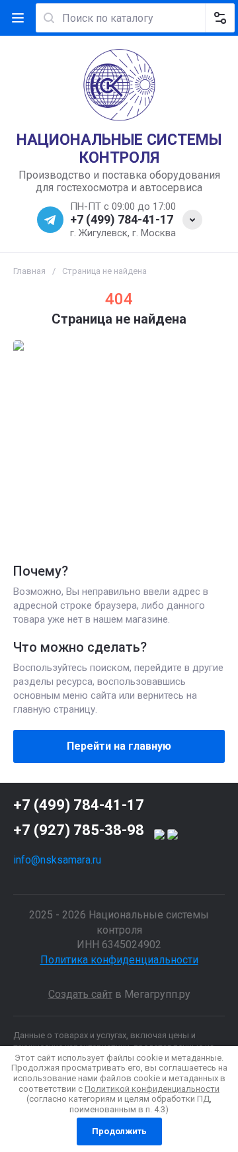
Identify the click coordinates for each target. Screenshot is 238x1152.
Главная (29, 271)
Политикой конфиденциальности (152, 1089)
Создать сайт (80, 994)
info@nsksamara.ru (57, 860)
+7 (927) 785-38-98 (78, 830)
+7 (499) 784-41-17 (121, 219)
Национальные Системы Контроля (119, 149)
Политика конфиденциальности (119, 959)
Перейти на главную (119, 746)
